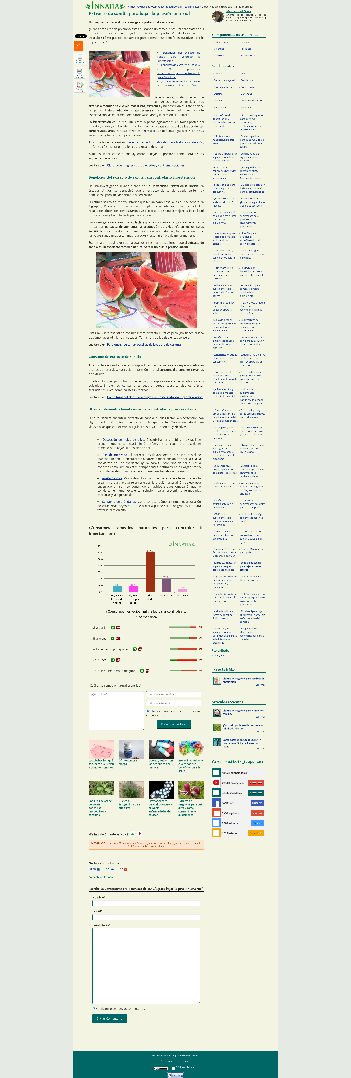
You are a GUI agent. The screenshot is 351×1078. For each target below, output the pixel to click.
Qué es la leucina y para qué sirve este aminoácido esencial (224, 393)
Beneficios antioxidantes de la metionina (223, 504)
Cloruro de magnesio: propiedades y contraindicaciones (145, 165)
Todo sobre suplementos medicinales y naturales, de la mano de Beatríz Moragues (251, 396)
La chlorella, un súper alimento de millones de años (252, 517)
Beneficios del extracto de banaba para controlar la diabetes (223, 343)
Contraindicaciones (223, 87)
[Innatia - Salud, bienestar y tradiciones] (105, 5)
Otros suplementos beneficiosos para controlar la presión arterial (178, 73)
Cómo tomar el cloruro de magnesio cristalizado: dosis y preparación (155, 397)
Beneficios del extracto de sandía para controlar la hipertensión (178, 57)
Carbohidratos (221, 42)
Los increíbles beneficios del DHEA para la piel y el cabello (252, 271)
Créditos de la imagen (186, 1067)
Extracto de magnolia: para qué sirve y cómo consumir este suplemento (190, 808)
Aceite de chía (112, 478)
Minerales (218, 48)
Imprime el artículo (80, 76)
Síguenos (257, 812)
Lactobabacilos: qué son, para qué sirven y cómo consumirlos (101, 764)
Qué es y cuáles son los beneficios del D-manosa (161, 764)
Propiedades (247, 80)
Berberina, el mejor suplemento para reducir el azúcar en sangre (223, 291)
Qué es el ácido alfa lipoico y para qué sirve (252, 578)
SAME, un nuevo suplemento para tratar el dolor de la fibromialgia (223, 519)
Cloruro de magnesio (224, 80)
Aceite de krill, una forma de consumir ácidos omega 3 (223, 614)
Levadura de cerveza (252, 100)
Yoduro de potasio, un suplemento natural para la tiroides (225, 157)
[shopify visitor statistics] (175, 1073)
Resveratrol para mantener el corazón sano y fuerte (224, 535)
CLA (243, 73)
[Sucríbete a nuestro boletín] (216, 792)
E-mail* (97, 911)
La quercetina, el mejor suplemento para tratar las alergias (225, 469)
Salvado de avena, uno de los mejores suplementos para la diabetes (224, 256)
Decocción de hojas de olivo (123, 440)
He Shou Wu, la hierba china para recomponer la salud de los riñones (252, 308)
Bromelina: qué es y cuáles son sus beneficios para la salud (190, 766)
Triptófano (246, 107)
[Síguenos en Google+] (216, 812)
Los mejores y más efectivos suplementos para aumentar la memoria (225, 433)
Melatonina (219, 107)
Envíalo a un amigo (80, 61)
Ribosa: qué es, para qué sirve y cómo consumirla (224, 188)
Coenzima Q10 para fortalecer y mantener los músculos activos (224, 552)
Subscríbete (256, 782)
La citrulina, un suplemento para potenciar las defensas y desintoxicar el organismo (225, 635)
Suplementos (192, 6)
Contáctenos (183, 1060)
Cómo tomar (248, 87)
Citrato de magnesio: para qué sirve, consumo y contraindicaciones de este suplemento (252, 122)
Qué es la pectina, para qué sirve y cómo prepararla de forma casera (252, 141)
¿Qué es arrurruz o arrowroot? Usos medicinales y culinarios (223, 273)
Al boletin (218, 656)
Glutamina (246, 93)
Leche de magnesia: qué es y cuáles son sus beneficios (252, 254)
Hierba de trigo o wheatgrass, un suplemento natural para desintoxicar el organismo (223, 452)
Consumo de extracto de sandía (180, 65)
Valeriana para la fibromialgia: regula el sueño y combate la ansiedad (251, 488)
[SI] (113, 627)
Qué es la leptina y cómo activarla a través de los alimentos (252, 413)
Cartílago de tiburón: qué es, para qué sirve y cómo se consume (252, 431)
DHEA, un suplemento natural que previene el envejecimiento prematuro (252, 599)
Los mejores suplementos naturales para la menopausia (252, 504)
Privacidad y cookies (188, 1055)
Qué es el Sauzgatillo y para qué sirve (129, 804)
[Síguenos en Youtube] (216, 782)
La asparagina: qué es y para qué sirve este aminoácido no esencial (225, 239)
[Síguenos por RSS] (216, 832)
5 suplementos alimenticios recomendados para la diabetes (252, 634)
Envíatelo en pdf (80, 90)
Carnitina (218, 73)
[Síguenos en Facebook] (216, 802)
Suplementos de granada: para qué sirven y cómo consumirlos (250, 325)
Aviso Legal (166, 1060)
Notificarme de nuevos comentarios (120, 1009)
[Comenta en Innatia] (216, 772)
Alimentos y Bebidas (139, 6)
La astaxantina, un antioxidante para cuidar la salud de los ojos (251, 537)
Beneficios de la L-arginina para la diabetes (250, 157)
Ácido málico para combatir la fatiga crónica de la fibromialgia (250, 291)
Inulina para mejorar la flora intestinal (224, 484)
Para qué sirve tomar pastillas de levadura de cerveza (144, 345)
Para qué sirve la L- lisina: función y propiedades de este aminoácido (224, 121)
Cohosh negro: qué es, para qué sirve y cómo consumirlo (225, 358)
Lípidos (245, 42)
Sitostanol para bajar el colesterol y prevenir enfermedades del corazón (161, 808)
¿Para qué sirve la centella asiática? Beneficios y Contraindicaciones (250, 173)
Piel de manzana (115, 455)
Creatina (217, 93)
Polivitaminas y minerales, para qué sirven (223, 140)
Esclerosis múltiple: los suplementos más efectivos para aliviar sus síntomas (252, 360)
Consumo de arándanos (119, 502)
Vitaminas (218, 55)
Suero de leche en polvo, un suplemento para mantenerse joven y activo (225, 325)
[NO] (118, 627)
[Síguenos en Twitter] (216, 822)
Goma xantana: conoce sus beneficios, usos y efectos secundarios (225, 173)
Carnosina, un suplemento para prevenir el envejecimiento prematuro (249, 219)
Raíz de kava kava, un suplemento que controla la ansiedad (224, 566)
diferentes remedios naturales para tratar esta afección (164, 142)
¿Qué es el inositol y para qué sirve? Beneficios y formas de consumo (225, 377)
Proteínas (246, 48)
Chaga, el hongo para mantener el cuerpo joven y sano (252, 448)
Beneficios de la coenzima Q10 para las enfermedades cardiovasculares (252, 471)
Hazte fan (257, 802)
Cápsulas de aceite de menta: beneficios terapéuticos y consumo (100, 808)
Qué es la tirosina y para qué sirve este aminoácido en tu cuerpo (250, 377)
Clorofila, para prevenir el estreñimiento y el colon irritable (250, 239)
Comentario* (101, 925)
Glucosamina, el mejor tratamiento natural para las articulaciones (252, 188)
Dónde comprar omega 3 (128, 762)
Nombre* (98, 897)
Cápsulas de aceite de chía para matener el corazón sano (225, 597)
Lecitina (217, 100)
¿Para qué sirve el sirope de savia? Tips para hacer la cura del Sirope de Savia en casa (225, 415)
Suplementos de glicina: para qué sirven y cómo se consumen (252, 202)
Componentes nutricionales (167, 6)
